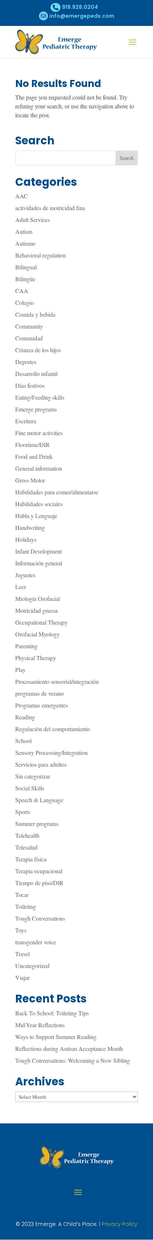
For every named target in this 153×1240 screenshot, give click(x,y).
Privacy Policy (119, 1224)
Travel (22, 954)
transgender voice (35, 942)
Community (29, 326)
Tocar (22, 894)
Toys (20, 930)
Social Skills (29, 788)
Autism (23, 231)
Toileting (25, 906)
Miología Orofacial (37, 598)
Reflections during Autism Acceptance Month (69, 1048)
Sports (22, 812)
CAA (21, 291)
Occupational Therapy (41, 622)
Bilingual (26, 267)
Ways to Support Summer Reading (56, 1037)
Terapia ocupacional (38, 871)
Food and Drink (34, 456)
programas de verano (39, 693)
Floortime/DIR (32, 444)
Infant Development (38, 551)
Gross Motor (30, 480)
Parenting (26, 646)
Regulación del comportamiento (52, 729)
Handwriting (30, 527)
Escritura (25, 421)
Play (20, 669)
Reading (25, 717)
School (23, 741)
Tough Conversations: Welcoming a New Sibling (72, 1060)
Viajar (22, 977)
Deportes (25, 362)
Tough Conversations (40, 918)
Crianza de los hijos (38, 350)
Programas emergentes (41, 705)
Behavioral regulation (40, 255)
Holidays (25, 539)
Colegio (24, 302)
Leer (20, 587)
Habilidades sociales (39, 504)
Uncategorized (32, 966)
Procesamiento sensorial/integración (57, 681)
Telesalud (26, 847)
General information (38, 468)
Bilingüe (25, 279)
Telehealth (27, 835)
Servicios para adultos (40, 764)
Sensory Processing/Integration (51, 752)
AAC (21, 196)
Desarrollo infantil (36, 373)
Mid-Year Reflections (40, 1025)
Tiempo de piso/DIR (39, 883)
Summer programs (36, 823)
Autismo (25, 243)
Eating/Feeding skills (39, 397)
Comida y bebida (35, 314)
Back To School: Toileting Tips (52, 1013)
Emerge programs (36, 409)
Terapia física (30, 859)
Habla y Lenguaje (36, 516)
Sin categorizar (32, 776)
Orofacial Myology (37, 634)
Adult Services (32, 220)
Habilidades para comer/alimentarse (56, 492)
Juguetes (25, 575)
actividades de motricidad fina (50, 208)
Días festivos (30, 385)
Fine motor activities (39, 433)
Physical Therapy (35, 658)
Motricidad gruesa (36, 610)
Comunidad (29, 338)
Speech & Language (39, 800)
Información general (38, 563)
